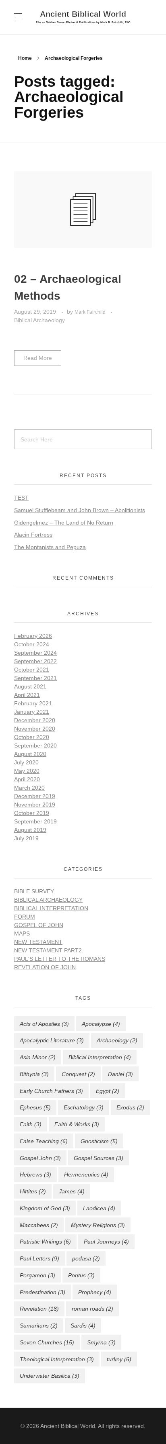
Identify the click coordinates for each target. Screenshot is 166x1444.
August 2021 (30, 686)
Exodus (130, 1107)
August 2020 (30, 754)
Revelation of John (45, 967)
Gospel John (40, 1158)
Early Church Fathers (51, 1091)
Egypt (107, 1091)
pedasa (86, 1258)
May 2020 (26, 771)
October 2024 (31, 644)
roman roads (92, 1308)
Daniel (120, 1074)
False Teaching (44, 1141)
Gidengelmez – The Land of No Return (63, 522)
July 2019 (26, 838)
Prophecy (94, 1292)
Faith (31, 1124)
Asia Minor (38, 1057)
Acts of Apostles (44, 1024)
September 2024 (35, 652)
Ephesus (35, 1107)
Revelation (39, 1308)
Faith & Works (76, 1124)
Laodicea (99, 1208)
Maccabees (39, 1225)
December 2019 (34, 796)
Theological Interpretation (57, 1359)
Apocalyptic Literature (52, 1040)
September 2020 (35, 745)
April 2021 (27, 695)
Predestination (42, 1292)
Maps (22, 933)
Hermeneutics (86, 1174)
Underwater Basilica (49, 1376)
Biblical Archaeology (39, 320)
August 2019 (30, 830)
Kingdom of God (45, 1208)
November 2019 (34, 804)
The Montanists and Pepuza (50, 547)
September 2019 (35, 821)
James (72, 1191)
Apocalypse (101, 1024)
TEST (21, 497)
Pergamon (37, 1275)
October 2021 (31, 669)
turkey (119, 1359)
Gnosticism (99, 1141)
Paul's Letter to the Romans (59, 959)
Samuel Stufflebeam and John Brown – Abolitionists (79, 510)
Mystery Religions (98, 1225)
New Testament (38, 942)
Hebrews (35, 1174)
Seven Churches (47, 1342)
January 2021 (31, 712)
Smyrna (101, 1342)
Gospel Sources (98, 1158)
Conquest (78, 1074)
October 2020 (31, 737)
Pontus (81, 1275)
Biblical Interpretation (51, 908)
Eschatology (84, 1107)
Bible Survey (34, 891)
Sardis (83, 1325)
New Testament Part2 (48, 950)
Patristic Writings (45, 1241)
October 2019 (31, 813)
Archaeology (117, 1040)
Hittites (33, 1191)
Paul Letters (39, 1258)
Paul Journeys (106, 1241)
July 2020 (26, 762)
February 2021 (33, 703)
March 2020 (29, 787)
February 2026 (33, 636)
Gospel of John (38, 925)
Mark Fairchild (91, 312)
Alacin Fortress (33, 534)
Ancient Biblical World (83, 13)
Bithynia (34, 1074)
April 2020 (27, 779)
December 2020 (34, 720)
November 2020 (34, 728)
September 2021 (35, 678)
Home (25, 58)
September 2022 (35, 661)
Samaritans (39, 1325)
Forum (24, 916)
